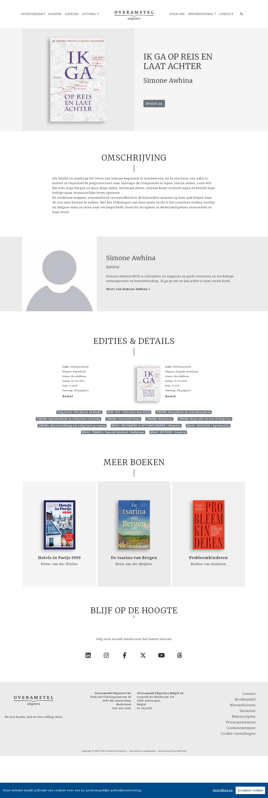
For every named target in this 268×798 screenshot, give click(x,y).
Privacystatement (241, 722)
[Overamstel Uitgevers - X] (143, 655)
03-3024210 (144, 708)
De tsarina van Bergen (134, 558)
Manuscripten (244, 716)
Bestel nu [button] (154, 104)
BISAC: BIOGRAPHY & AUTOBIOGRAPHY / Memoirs (146, 425)
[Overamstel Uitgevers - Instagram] (106, 655)
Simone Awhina (131, 258)
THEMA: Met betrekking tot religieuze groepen (72, 425)
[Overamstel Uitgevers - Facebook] (125, 655)
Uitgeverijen (32, 14)
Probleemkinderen (208, 558)
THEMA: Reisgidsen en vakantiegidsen (183, 412)
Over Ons (177, 14)
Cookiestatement (241, 728)
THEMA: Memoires (159, 418)
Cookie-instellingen (238, 734)
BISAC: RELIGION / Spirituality (208, 425)
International (201, 14)
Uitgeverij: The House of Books (79, 412)
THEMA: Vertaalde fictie (123, 418)
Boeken (54, 14)
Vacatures (248, 711)
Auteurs (72, 14)
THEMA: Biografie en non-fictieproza (204, 418)
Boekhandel (245, 699)
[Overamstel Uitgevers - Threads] (179, 655)
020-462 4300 (121, 708)
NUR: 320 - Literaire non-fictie (129, 412)
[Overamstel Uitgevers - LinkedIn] (88, 655)
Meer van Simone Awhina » (128, 289)
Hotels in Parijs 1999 (59, 558)
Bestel (67, 396)
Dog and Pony (179, 751)
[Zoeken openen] (241, 14)
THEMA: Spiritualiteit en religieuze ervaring (68, 418)
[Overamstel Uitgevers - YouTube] (161, 655)
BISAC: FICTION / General (168, 432)
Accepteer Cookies (250, 790)
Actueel (89, 14)
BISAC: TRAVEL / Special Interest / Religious (113, 432)
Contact (226, 14)
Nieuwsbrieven (243, 705)
